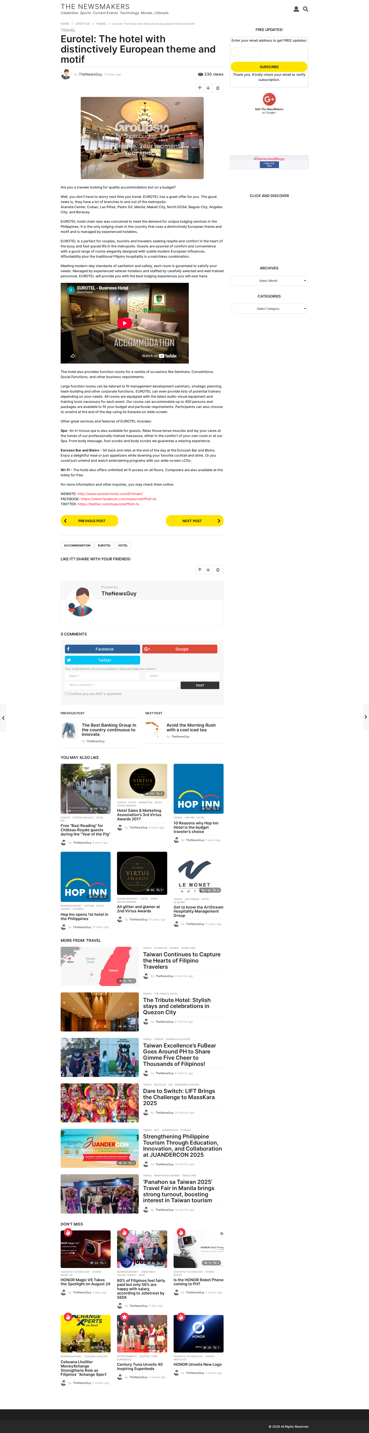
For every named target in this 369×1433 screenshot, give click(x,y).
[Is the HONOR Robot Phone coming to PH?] (199, 1249)
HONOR (96, 1272)
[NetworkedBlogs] (269, 158)
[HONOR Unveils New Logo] (199, 1334)
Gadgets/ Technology (75, 1272)
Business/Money (71, 905)
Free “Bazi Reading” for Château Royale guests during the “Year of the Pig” (85, 829)
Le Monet (180, 902)
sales (158, 802)
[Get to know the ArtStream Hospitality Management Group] (199, 873)
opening (78, 909)
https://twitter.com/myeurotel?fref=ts (108, 504)
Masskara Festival (187, 1084)
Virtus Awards (126, 805)
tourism (185, 1130)
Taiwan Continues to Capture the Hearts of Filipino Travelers (182, 960)
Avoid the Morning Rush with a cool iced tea (191, 727)
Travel (68, 30)
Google (182, 649)
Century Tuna (148, 1356)
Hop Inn (190, 817)
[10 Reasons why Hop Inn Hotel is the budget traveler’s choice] (199, 789)
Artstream (192, 899)
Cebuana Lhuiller (95, 1356)
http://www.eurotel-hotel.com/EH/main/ (110, 494)
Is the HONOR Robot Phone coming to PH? (199, 1282)
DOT (156, 1130)
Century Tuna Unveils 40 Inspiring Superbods (140, 1366)
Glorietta (160, 948)
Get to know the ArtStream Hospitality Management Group (198, 911)
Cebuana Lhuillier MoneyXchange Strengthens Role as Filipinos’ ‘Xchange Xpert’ (84, 1368)
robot (178, 1275)
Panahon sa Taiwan (167, 1175)
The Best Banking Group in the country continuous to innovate (109, 730)
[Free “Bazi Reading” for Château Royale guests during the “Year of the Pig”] (86, 789)
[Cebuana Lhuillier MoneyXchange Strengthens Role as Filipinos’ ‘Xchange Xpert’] (86, 1334)
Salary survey (127, 1275)
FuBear (158, 1039)
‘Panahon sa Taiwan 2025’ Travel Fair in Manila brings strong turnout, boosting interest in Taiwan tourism (178, 1191)
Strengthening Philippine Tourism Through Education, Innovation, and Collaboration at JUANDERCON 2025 (182, 1145)
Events (65, 817)
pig (62, 820)
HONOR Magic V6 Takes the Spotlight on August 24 (85, 1282)
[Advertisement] (267, 229)
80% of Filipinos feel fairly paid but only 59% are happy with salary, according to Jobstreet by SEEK (141, 1289)
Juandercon (169, 1130)
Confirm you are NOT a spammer (95, 694)
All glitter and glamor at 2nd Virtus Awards (138, 908)
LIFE (170, 1084)
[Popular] (124, 1317)
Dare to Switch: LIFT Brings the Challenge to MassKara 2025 (179, 1097)
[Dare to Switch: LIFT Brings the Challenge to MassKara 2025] (100, 1102)
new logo (180, 1359)
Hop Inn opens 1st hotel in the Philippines (84, 916)
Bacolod (160, 1084)
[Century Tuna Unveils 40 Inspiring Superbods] (142, 1334)
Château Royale (83, 817)
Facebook (105, 649)
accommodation (77, 545)
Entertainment (127, 1356)
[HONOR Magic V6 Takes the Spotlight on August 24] (86, 1249)
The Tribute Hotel (166, 993)
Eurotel (104, 545)
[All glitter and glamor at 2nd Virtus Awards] (142, 873)
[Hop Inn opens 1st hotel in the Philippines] (86, 877)
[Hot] (68, 1232)
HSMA (154, 898)
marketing (145, 802)
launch (65, 909)
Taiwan (174, 948)
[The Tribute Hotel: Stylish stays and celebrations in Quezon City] (100, 1011)
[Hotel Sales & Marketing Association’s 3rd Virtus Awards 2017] (142, 781)
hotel (123, 545)
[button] (296, 9)
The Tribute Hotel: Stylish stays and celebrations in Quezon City (177, 1006)
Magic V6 (66, 1275)
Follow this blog (269, 164)
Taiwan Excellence (178, 1039)
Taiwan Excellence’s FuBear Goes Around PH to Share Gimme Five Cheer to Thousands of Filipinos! (179, 1054)
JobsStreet (148, 1272)
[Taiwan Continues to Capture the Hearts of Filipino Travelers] (100, 966)
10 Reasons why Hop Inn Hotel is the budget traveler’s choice (196, 827)
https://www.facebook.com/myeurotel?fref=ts (119, 499)
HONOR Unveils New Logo (198, 1364)
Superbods (124, 1359)
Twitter (104, 660)
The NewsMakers (95, 6)
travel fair (188, 948)
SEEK (142, 1275)
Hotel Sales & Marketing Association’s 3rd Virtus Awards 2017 (139, 814)
